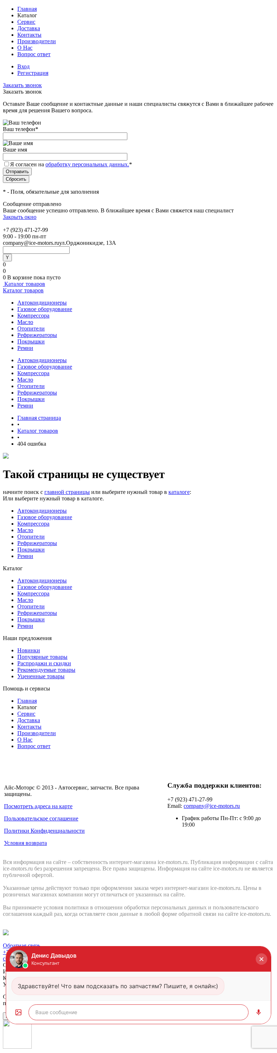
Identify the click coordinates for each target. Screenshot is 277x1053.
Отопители (31, 328)
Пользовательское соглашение (41, 818)
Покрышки (31, 341)
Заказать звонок (22, 85)
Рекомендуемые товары (46, 670)
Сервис (26, 22)
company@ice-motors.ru (212, 806)
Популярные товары (42, 657)
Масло (25, 322)
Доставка (28, 28)
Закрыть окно (19, 217)
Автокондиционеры (42, 303)
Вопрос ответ (33, 54)
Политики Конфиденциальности (44, 831)
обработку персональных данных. (87, 164)
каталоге (179, 492)
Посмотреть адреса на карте (38, 806)
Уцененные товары (41, 676)
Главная (27, 9)
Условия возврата (25, 843)
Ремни (25, 348)
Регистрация (32, 73)
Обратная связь (21, 945)
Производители (36, 41)
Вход (23, 66)
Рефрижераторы (37, 335)
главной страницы (67, 492)
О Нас (24, 48)
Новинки (28, 650)
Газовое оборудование (44, 309)
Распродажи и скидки (44, 663)
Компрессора (33, 315)
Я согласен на (71, 164)
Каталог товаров (24, 284)
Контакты (29, 35)
